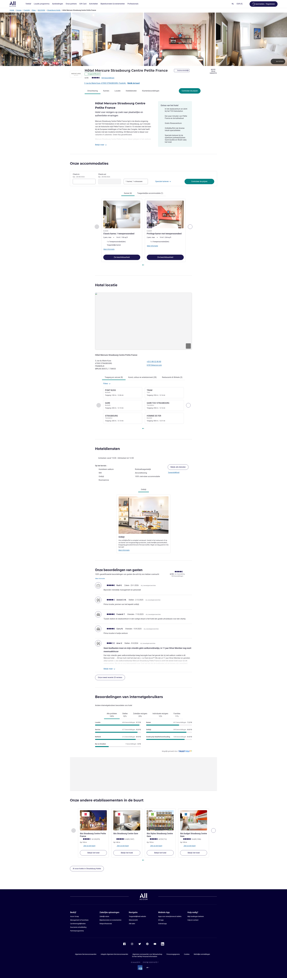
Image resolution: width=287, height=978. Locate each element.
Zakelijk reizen (104, 916)
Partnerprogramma (77, 931)
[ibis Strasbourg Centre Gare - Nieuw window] (126, 820)
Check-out (104, 175)
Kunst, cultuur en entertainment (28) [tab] (142, 377)
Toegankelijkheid (173, 472)
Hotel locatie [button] (106, 285)
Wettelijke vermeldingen (202, 954)
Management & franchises (79, 920)
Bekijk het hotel (93, 853)
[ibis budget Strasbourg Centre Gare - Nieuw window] (193, 820)
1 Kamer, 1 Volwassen (134, 181)
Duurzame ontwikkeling (78, 927)
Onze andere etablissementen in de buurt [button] (107, 800)
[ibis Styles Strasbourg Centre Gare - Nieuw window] (160, 820)
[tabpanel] (143, 232)
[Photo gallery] (143, 39)
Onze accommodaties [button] (89, 163)
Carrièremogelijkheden (78, 923)
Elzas (34, 10)
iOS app (161, 920)
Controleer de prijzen (190, 91)
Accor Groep (74, 916)
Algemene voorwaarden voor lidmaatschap (147, 954)
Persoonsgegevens (173, 954)
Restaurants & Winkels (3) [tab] (172, 377)
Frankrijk (27, 10)
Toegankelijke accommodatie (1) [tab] (150, 193)
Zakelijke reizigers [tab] (140, 714)
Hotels (12, 10)
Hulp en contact (192, 920)
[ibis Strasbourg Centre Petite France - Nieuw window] (93, 820)
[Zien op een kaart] (143, 321)
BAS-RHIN (41, 10)
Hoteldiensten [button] (107, 449)
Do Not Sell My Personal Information (144, 956)
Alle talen (132, 923)
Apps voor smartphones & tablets (169, 916)
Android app (162, 923)
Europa (18, 10)
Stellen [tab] (125, 714)
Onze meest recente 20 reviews (110, 677)
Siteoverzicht (133, 920)
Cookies (186, 954)
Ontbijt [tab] (143, 489)
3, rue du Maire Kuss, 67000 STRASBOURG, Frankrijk (105, 83)
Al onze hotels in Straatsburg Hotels (87, 869)
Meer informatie (123, 550)
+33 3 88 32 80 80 (154, 362)
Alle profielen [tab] (112, 714)
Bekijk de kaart (133, 83)
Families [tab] (177, 714)
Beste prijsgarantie (213, 71)
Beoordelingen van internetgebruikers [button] (129, 697)
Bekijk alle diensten (178, 467)
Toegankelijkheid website (137, 916)
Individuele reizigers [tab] (160, 714)
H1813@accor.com (154, 365)
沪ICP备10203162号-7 (150, 962)
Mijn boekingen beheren (195, 916)
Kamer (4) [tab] (128, 193)
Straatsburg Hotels (53, 10)
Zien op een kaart (89, 846)
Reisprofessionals (106, 923)
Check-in (79, 175)
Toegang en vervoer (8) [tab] (114, 377)
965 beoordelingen (107, 78)
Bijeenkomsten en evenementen (110, 920)
